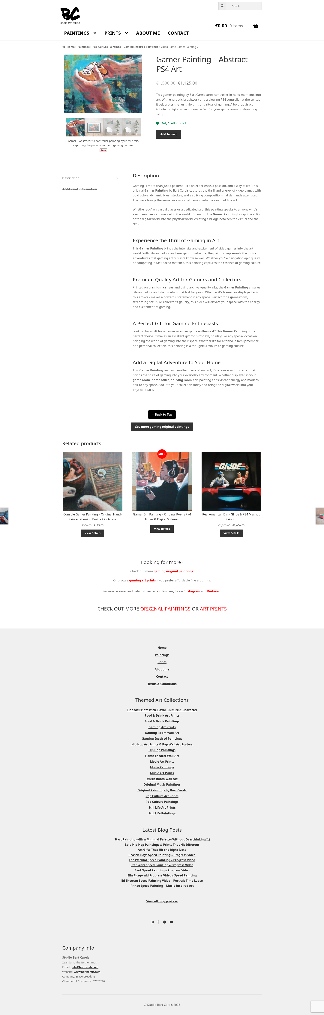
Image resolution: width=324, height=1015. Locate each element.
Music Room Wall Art (162, 779)
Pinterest (214, 591)
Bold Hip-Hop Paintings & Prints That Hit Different (162, 845)
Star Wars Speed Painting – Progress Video (162, 865)
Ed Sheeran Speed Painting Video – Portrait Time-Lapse (162, 881)
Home (71, 47)
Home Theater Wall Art (162, 756)
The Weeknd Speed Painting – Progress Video (162, 860)
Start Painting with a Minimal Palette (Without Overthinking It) (162, 839)
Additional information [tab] (79, 189)
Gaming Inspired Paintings (141, 47)
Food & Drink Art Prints (162, 715)
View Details (92, 533)
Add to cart (168, 134)
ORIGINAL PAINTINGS (165, 608)
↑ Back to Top (162, 414)
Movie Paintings (162, 767)
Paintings (76, 33)
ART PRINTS (213, 608)
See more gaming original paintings (162, 427)
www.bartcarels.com (87, 972)
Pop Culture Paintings (106, 47)
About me (148, 33)
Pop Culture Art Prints (162, 796)
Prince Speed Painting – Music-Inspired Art (162, 886)
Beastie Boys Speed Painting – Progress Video (162, 855)
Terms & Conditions (162, 684)
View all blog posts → (162, 901)
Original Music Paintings (162, 784)
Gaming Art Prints (162, 727)
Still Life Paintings (162, 813)
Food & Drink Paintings (162, 721)
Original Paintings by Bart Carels (162, 790)
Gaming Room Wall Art (162, 733)
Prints (112, 33)
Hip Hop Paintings (162, 750)
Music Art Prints (162, 773)
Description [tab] (71, 178)
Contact (178, 33)
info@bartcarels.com (85, 967)
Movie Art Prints (162, 762)
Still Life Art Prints (162, 807)
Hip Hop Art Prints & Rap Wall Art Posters (162, 744)
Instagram (192, 591)
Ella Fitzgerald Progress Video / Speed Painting (162, 875)
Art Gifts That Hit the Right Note (162, 850)
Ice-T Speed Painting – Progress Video (162, 870)
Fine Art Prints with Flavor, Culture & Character (162, 710)
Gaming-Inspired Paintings (162, 738)
